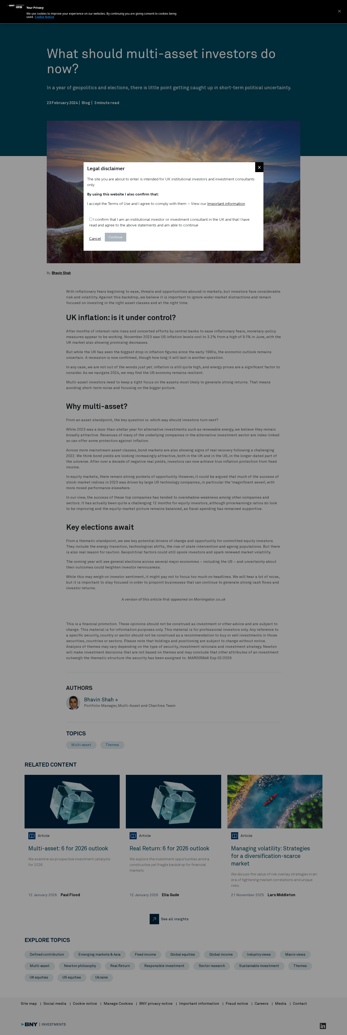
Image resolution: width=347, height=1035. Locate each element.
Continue (116, 237)
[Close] (339, 11)
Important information (226, 203)
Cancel (95, 238)
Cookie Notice (44, 17)
